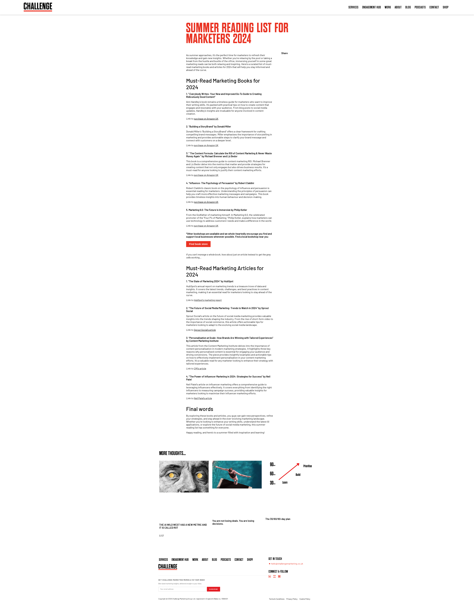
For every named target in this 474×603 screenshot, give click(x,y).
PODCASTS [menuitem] (420, 7)
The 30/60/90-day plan (277, 518)
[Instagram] (279, 576)
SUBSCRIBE (213, 589)
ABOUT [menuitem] (398, 7)
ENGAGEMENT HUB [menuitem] (371, 7)
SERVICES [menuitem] (353, 7)
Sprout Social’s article (205, 329)
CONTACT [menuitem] (434, 7)
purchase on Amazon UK (206, 118)
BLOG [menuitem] (408, 7)
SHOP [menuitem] (445, 7)
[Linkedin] (269, 576)
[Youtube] (274, 576)
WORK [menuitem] (388, 7)
